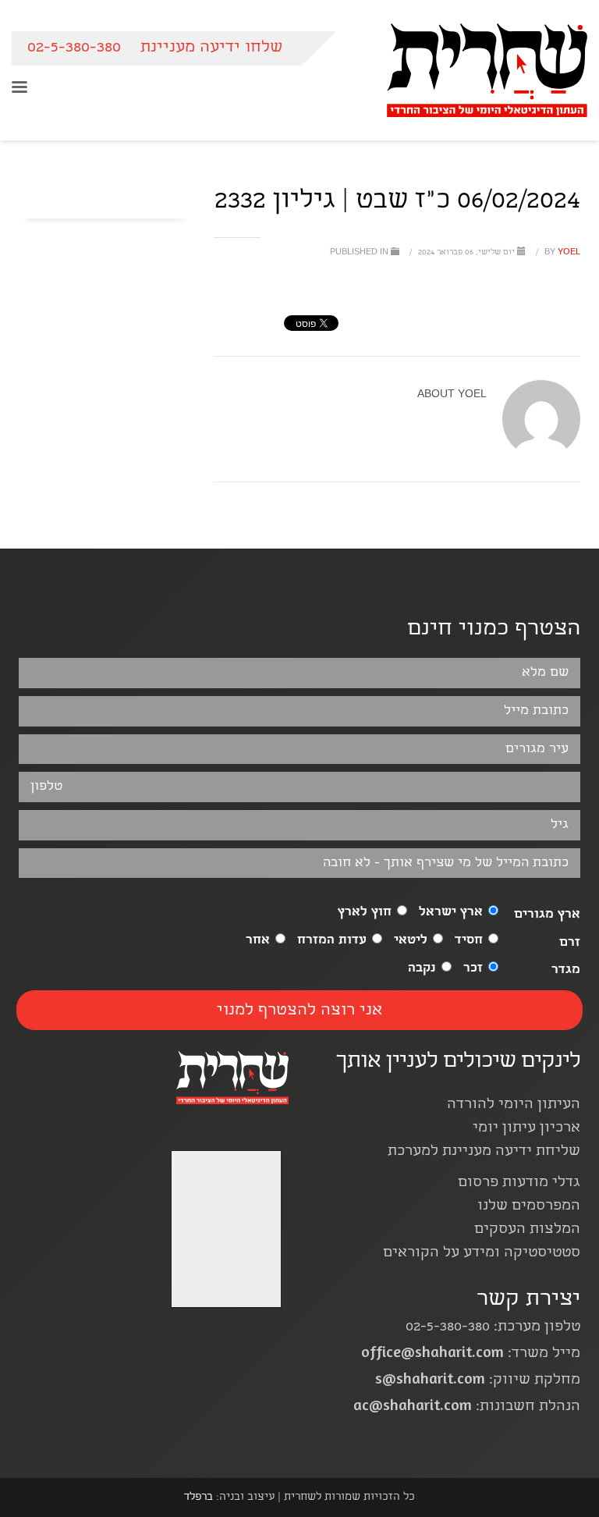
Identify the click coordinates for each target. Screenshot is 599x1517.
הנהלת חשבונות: (466, 1407)
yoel (561, 253)
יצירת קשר (528, 1300)
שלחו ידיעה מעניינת (211, 48)
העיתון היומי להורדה (513, 1105)
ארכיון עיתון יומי (526, 1129)
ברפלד (198, 1497)
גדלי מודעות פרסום (519, 1183)
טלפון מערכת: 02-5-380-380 (493, 1328)
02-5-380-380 (74, 48)
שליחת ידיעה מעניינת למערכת (484, 1152)
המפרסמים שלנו (528, 1207)
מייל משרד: (470, 1354)
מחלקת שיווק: (477, 1381)
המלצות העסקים (527, 1230)
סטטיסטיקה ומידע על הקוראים (481, 1253)
